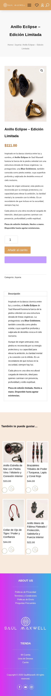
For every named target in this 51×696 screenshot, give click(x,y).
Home (10, 45)
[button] (41, 70)
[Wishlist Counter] (37, 5)
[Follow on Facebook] (19, 687)
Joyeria (18, 45)
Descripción (14, 293)
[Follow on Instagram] (31, 687)
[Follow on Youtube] (25, 687)
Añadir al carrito (17, 250)
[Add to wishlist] (9, 70)
